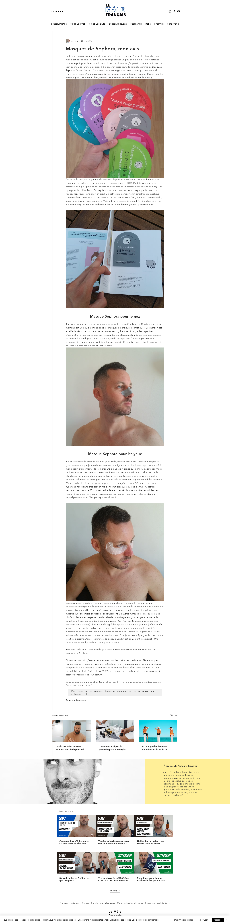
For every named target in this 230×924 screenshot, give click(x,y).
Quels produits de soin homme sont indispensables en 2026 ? (71, 748)
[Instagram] (169, 11)
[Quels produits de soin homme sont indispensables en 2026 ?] (71, 731)
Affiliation (138, 903)
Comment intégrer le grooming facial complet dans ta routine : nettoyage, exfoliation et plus (114, 748)
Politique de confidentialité (157, 903)
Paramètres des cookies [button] (183, 919)
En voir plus (115, 890)
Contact (86, 903)
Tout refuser (203, 919)
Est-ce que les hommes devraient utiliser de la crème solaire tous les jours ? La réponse (157, 748)
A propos (64, 903)
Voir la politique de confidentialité (145, 919)
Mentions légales (125, 903)
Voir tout (173, 715)
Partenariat (75, 903)
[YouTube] (178, 11)
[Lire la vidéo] (76, 825)
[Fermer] (226, 920)
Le (110, 912)
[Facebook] (174, 11)
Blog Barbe (110, 903)
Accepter (217, 919)
